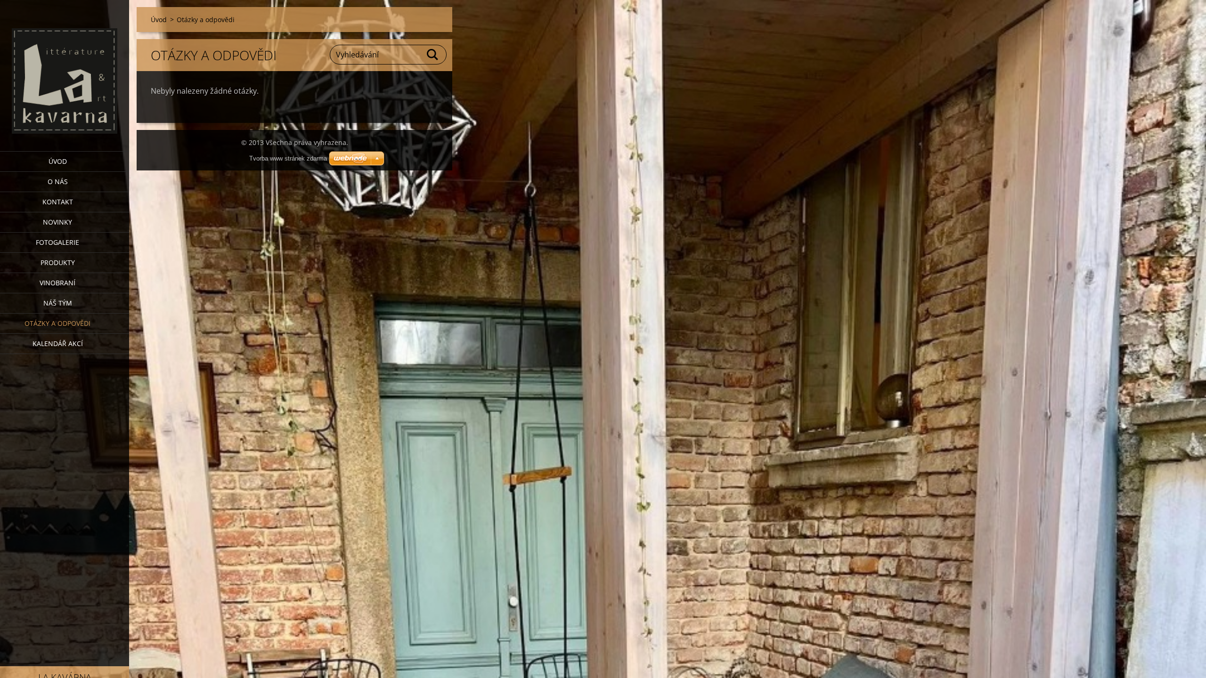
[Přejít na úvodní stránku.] (64, 69)
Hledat (433, 55)
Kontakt (57, 201)
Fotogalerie (57, 242)
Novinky (57, 222)
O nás (58, 181)
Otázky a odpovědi (57, 323)
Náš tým (57, 303)
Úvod (58, 161)
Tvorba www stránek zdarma (288, 158)
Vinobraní (57, 282)
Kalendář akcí (58, 343)
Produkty (58, 262)
